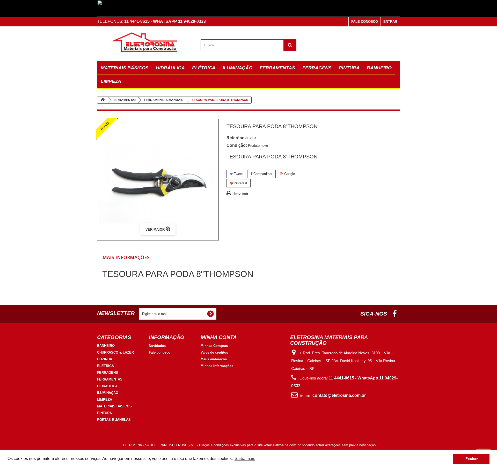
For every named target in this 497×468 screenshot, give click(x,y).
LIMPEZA (111, 81)
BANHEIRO (379, 67)
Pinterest (240, 183)
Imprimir (241, 193)
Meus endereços (214, 359)
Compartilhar (262, 174)
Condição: (236, 145)
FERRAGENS (317, 67)
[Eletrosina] (145, 42)
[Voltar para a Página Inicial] (102, 100)
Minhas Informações (217, 366)
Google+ (290, 174)
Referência (237, 138)
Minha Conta (219, 337)
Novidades (157, 346)
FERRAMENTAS (277, 67)
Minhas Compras (214, 346)
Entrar (390, 22)
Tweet (238, 174)
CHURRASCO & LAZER (115, 352)
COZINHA (104, 359)
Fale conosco (364, 22)
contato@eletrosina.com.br (339, 395)
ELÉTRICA (203, 67)
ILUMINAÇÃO (237, 67)
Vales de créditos (214, 352)
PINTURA (349, 67)
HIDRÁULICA (170, 67)
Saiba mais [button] (245, 458)
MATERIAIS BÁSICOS (125, 67)
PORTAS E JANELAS (114, 420)
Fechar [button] (471, 459)
